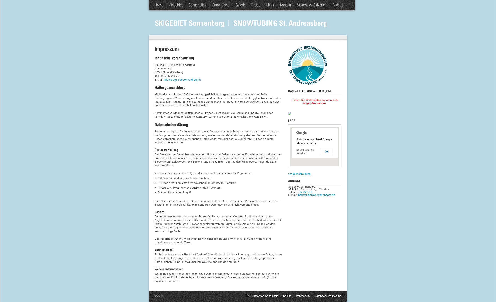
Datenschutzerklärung (327, 295)
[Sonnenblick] (197, 5)
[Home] (159, 5)
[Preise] (255, 5)
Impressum (303, 295)
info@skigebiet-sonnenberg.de (183, 79)
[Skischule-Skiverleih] (312, 5)
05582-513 (305, 192)
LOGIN (159, 295)
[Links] (270, 5)
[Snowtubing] (221, 5)
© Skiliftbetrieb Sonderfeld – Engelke (269, 295)
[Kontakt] (285, 5)
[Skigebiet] (176, 5)
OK (326, 151)
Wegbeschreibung (299, 173)
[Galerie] (240, 5)
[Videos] (338, 5)
